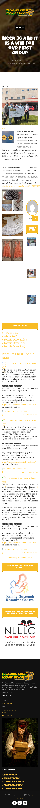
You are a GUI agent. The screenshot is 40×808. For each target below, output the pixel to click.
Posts (26, 61)
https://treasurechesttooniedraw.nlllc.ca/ (19, 405)
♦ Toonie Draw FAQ (13, 346)
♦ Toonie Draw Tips (14, 343)
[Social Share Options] (3, 415)
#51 (36, 487)
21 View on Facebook (30, 553)
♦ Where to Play (11, 336)
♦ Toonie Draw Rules (14, 339)
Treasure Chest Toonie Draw (20, 12)
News (20, 61)
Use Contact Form (8, 715)
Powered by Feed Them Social (20, 557)
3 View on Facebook (31, 415)
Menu (18, 27)
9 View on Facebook (31, 472)
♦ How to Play (10, 332)
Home (14, 61)
